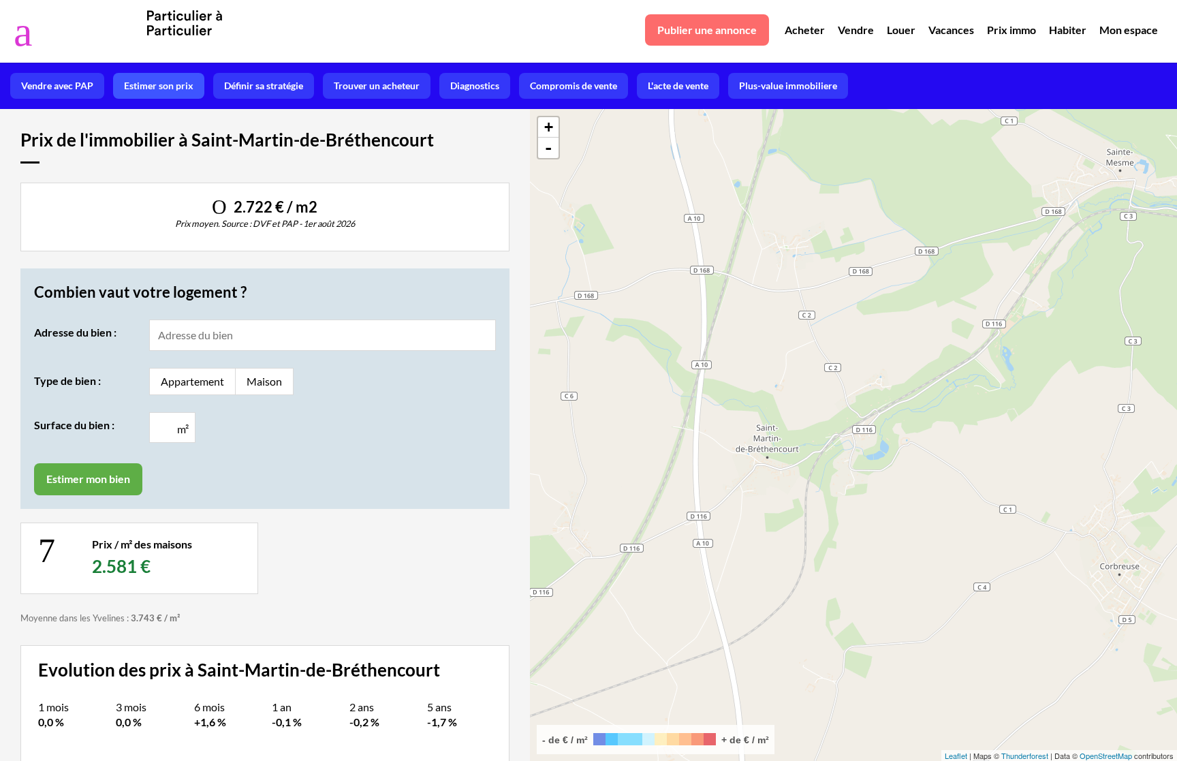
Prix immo (1011, 29)
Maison (264, 381)
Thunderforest (1024, 755)
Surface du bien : (74, 424)
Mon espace (1128, 29)
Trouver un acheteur (377, 85)
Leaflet (956, 755)
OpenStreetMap (1106, 755)
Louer (901, 29)
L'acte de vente (678, 85)
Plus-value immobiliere (788, 85)
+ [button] (548, 127)
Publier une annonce (707, 29)
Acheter (805, 29)
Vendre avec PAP (57, 85)
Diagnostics (474, 85)
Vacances (951, 29)
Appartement (192, 381)
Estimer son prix (158, 85)
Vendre (856, 29)
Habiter (1067, 29)
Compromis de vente (573, 85)
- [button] (548, 147)
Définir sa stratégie (263, 85)
